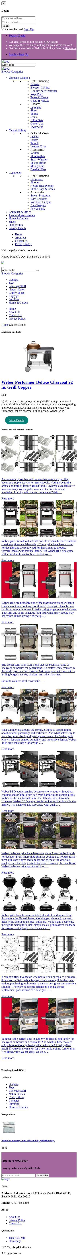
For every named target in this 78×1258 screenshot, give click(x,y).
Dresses (34, 84)
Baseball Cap (38, 169)
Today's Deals (17, 35)
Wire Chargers (38, 198)
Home (18, 234)
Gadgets (13, 279)
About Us (20, 237)
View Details (16, 420)
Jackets (34, 136)
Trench (34, 143)
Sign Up (29, 29)
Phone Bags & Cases (42, 188)
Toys (11, 282)
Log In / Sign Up (18, 54)
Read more (7, 498)
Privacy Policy (23, 244)
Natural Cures (17, 289)
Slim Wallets (37, 156)
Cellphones (15, 172)
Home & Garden (18, 218)
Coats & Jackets (39, 100)
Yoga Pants (36, 94)
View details (51, 41)
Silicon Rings (38, 162)
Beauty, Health (17, 228)
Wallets (34, 153)
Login (6, 26)
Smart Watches (39, 159)
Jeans (33, 117)
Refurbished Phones (42, 185)
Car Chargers (38, 205)
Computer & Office (20, 211)
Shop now (70, 48)
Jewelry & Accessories (22, 215)
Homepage (15, 1241)
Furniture (14, 299)
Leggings (35, 107)
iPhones (35, 182)
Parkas (34, 139)
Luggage (14, 296)
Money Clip (37, 166)
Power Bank (37, 208)
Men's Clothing (17, 130)
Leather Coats (38, 146)
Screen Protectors (40, 195)
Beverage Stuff (17, 286)
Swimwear (36, 126)
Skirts (33, 110)
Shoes (12, 221)
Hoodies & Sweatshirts (43, 90)
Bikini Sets (36, 120)
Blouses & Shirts (40, 87)
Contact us (21, 240)
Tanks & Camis (39, 97)
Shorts (34, 113)
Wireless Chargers (40, 202)
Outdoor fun (16, 224)
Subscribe (42, 1175)
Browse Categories (12, 71)
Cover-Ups (36, 123)
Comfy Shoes (16, 292)
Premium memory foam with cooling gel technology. (28, 1140)
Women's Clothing (19, 77)
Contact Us (15, 315)
